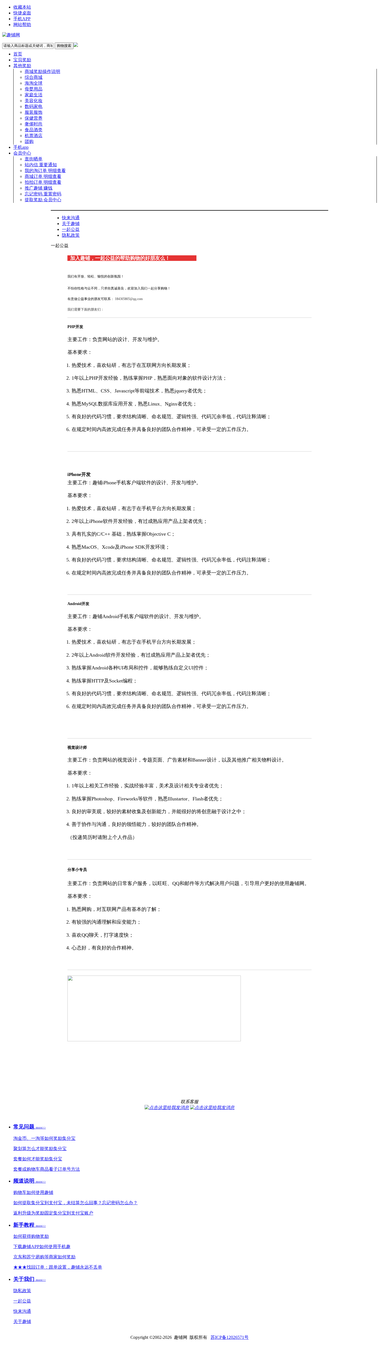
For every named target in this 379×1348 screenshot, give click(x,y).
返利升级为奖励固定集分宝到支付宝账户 (53, 1213)
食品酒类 (33, 129)
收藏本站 (22, 7)
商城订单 (43, 176)
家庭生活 (33, 94)
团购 (29, 141)
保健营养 (33, 118)
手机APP (22, 18)
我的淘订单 (45, 170)
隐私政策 (71, 235)
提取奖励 (43, 199)
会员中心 (22, 153)
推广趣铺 (38, 188)
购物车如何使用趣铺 (33, 1192)
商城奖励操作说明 (42, 71)
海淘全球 (33, 83)
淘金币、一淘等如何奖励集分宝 (44, 1138)
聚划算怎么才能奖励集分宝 (40, 1148)
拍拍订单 (43, 182)
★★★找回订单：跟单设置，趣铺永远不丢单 (57, 1267)
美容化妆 (33, 100)
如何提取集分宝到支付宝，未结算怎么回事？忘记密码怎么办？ (75, 1202)
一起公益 (71, 229)
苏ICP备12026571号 (230, 1337)
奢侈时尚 (33, 124)
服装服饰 (33, 112)
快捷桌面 (22, 13)
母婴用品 (33, 89)
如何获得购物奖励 (31, 1236)
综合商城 (33, 77)
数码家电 (33, 106)
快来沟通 (71, 217)
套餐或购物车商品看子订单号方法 (46, 1169)
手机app (21, 147)
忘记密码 (43, 194)
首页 (17, 54)
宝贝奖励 (22, 59)
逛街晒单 (33, 159)
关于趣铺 (71, 223)
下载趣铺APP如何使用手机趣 (41, 1246)
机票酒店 (33, 135)
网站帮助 (22, 24)
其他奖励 (22, 65)
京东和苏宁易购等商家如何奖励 (44, 1256)
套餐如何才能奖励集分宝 (37, 1158)
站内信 (41, 164)
